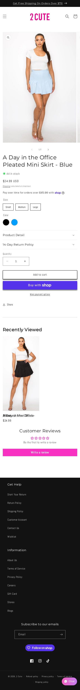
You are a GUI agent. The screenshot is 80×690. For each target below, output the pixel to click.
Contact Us (13, 528)
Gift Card (12, 593)
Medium (22, 206)
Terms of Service (16, 568)
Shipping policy (42, 682)
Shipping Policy (15, 511)
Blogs (10, 610)
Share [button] (10, 304)
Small (8, 206)
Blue (14, 222)
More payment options (40, 294)
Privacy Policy (14, 577)
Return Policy (14, 503)
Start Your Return (16, 494)
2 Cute (19, 676)
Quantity (7, 253)
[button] (5, 16)
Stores (11, 602)
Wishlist (11, 536)
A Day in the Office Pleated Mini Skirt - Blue (19, 415)
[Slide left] (32, 150)
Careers (11, 585)
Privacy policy (48, 676)
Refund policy (32, 676)
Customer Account (17, 519)
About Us (12, 560)
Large (35, 206)
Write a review (40, 452)
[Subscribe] (61, 634)
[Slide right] (48, 150)
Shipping (6, 186)
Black (6, 222)
